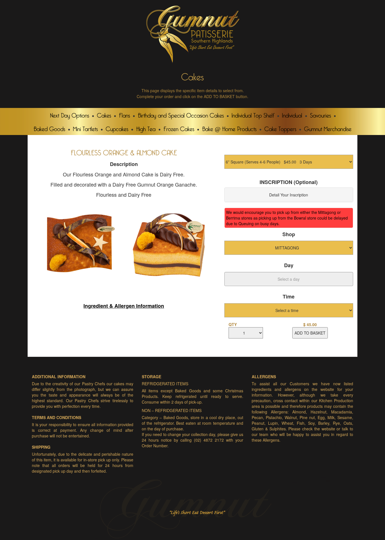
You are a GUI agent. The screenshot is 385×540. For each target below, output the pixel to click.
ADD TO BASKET (310, 333)
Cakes (104, 114)
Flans (124, 114)
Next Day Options (69, 114)
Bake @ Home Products (229, 127)
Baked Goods (49, 127)
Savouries (320, 114)
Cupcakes (117, 127)
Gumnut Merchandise (327, 127)
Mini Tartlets (85, 127)
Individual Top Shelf (253, 114)
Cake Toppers (280, 127)
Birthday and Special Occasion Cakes (181, 114)
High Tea (146, 127)
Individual (292, 114)
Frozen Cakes (178, 127)
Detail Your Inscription (288, 195)
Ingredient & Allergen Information (123, 305)
